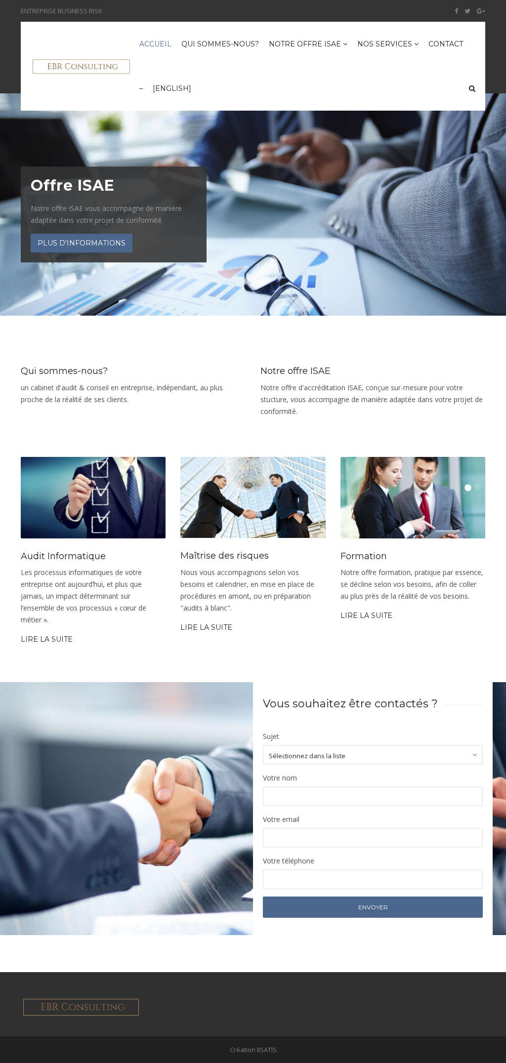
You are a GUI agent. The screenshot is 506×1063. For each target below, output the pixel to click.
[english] (172, 88)
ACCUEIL (155, 44)
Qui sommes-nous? (220, 44)
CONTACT (445, 44)
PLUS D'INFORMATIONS (82, 243)
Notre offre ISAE (306, 44)
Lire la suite (47, 639)
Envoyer (373, 907)
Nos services (385, 44)
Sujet (271, 736)
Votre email (281, 819)
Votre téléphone (288, 860)
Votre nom (280, 777)
